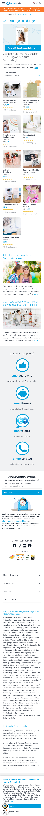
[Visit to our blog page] (24, 545)
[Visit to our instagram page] (19, 545)
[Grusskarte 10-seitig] (32, 159)
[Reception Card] (32, 124)
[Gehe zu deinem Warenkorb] (40, 3)
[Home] (3, 14)
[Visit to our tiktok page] (29, 545)
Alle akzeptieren (9, 806)
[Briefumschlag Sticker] (12, 226)
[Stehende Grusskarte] (12, 194)
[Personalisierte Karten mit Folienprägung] (32, 89)
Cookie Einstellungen (11, 812)
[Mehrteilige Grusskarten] (12, 159)
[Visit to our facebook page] (14, 545)
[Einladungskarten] (12, 89)
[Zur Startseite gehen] (13, 3)
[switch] (5, 813)
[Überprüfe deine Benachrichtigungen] (37, 3)
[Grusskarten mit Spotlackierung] (12, 124)
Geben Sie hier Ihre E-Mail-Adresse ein (18, 484)
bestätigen (8, 492)
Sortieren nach (10, 73)
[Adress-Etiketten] (32, 194)
